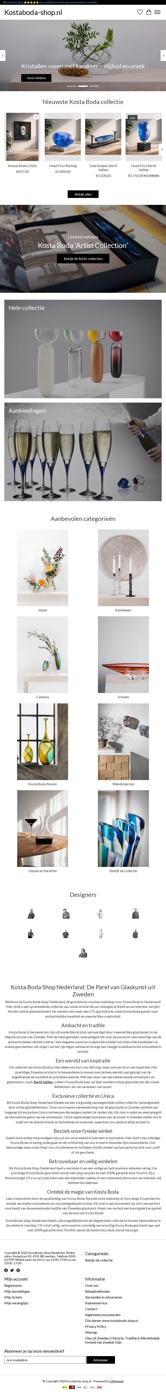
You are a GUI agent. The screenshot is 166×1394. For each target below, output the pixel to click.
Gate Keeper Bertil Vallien (103, 168)
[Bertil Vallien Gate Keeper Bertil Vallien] (103, 137)
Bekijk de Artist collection (83, 258)
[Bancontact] (85, 1388)
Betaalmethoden (97, 1291)
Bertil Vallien (43, 1082)
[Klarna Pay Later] (99, 1388)
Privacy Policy (95, 1326)
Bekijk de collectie (83, 77)
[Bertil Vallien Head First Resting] (63, 137)
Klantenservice (96, 1303)
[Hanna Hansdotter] (30, 932)
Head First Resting (63, 166)
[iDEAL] (65, 1388)
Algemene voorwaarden (102, 1315)
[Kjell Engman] (65, 932)
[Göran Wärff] (135, 913)
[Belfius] (92, 1388)
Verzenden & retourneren (103, 1297)
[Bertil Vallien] (65, 913)
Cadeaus (42, 697)
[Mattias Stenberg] (135, 932)
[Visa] (79, 1388)
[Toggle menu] (157, 12)
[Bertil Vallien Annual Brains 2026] (22, 137)
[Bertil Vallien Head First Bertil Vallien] (144, 137)
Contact (91, 1309)
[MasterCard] (72, 1388)
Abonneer (100, 1360)
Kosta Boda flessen (42, 784)
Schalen (123, 697)
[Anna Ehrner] (30, 913)
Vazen (42, 610)
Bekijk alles (83, 194)
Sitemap (91, 1332)
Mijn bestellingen (17, 1291)
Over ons (92, 1285)
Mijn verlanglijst (16, 1303)
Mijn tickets (13, 1297)
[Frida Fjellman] (100, 913)
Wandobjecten (123, 784)
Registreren (13, 1285)
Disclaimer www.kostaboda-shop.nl (111, 1320)
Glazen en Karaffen (43, 871)
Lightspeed (116, 1381)
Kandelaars (123, 610)
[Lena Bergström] (100, 932)
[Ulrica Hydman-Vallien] (83, 952)
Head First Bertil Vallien (143, 168)
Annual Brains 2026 (22, 166)
